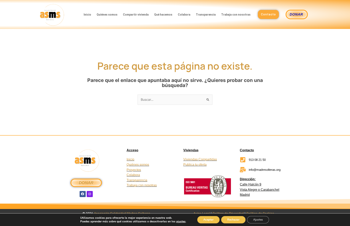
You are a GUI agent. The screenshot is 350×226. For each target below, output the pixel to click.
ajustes (181, 221)
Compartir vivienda (136, 14)
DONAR (86, 182)
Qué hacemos (163, 14)
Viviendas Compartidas (200, 159)
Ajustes (258, 220)
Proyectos (134, 170)
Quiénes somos (107, 14)
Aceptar (208, 220)
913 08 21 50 (257, 159)
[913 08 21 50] (243, 160)
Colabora (184, 14)
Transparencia (206, 14)
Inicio (87, 14)
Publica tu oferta (195, 164)
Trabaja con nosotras (236, 14)
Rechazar (233, 220)
